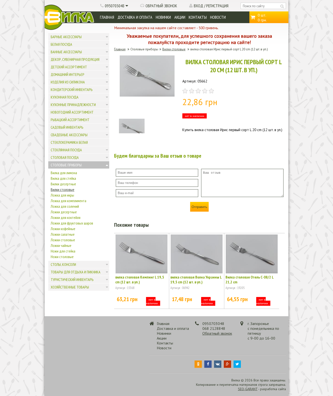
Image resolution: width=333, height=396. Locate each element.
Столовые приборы (66, 164)
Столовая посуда (65, 157)
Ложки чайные (61, 245)
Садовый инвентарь (67, 127)
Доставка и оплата (135, 17)
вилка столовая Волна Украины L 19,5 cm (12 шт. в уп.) (196, 279)
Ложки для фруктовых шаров (72, 223)
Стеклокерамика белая (69, 142)
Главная (107, 17)
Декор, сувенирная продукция (75, 59)
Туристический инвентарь (72, 279)
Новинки (163, 17)
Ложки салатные (63, 234)
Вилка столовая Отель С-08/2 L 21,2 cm (249, 279)
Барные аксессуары (66, 36)
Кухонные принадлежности (73, 104)
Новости (218, 17)
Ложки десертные (64, 211)
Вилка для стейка (63, 178)
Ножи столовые (62, 256)
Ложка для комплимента (68, 200)
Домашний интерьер (67, 74)
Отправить (199, 207)
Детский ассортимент (69, 66)
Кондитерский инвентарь (72, 89)
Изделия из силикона (68, 82)
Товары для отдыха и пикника (75, 272)
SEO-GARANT (247, 389)
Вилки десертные (63, 183)
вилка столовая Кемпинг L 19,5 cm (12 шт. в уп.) (139, 279)
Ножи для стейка (63, 251)
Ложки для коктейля (65, 217)
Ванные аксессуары (66, 51)
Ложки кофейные (63, 228)
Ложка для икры (62, 195)
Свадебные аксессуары (69, 134)
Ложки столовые (63, 239)
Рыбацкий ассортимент (70, 119)
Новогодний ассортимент (72, 112)
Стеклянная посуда (66, 149)
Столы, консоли (63, 264)
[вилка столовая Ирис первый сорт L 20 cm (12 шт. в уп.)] (147, 95)
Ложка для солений (65, 206)
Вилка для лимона (64, 172)
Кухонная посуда (64, 97)
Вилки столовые (62, 189)
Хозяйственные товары (70, 287)
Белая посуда (61, 44)
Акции (179, 17)
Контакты (198, 17)
